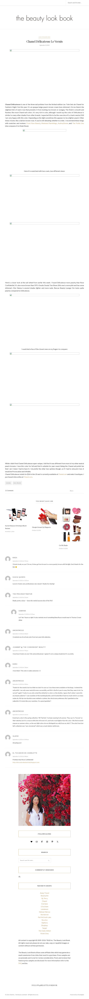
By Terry (44, 898)
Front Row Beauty (33, 123)
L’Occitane (44, 906)
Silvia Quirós (19, 577)
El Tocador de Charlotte (25, 753)
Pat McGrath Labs (44, 917)
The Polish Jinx (78, 123)
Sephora (45, 923)
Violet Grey (44, 933)
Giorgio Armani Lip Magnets (41, 527)
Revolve (45, 920)
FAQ (20, 963)
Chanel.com (62, 474)
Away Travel (44, 893)
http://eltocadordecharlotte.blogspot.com (26, 762)
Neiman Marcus (44, 912)
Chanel (8, 483)
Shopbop (44, 925)
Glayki (16, 736)
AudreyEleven (63, 123)
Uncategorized (44, 37)
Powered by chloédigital (77, 994)
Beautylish (44, 896)
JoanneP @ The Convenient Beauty (29, 647)
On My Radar (63, 545)
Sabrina (22, 611)
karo (15, 664)
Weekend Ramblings (49, 123)
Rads (15, 557)
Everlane (44, 904)
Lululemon (44, 909)
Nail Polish (17, 483)
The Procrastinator (22, 594)
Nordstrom (45, 915)
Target (44, 928)
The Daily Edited (45, 931)
